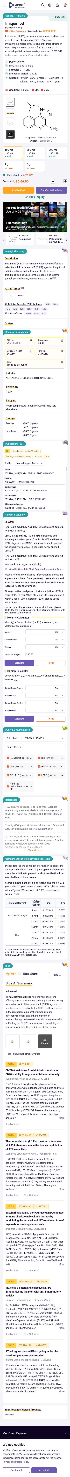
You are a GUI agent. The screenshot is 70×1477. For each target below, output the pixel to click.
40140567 (48, 473)
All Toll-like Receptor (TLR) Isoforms (23, 304)
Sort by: (8, 463)
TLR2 (15, 309)
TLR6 (43, 309)
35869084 (42, 490)
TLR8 (55, 304)
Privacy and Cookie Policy (16, 1462)
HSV (44, 313)
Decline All (16, 1470)
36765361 (40, 508)
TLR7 (40, 40)
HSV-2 (36, 313)
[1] (53, 278)
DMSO (8, 550)
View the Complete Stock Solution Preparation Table (36, 569)
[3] (23, 288)
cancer (43, 51)
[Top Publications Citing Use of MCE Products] (35, 215)
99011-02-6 (26, 65)
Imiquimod (9, 1415)
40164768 (29, 482)
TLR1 (36, 309)
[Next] (66, 239)
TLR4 (22, 309)
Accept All (44, 1470)
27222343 (40, 499)
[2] (55, 278)
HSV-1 (28, 313)
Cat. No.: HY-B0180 (15, 16)
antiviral (31, 43)
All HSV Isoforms (13, 313)
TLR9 (8, 309)
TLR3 (48, 304)
